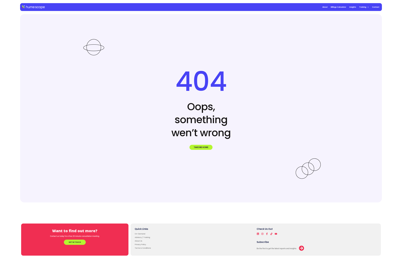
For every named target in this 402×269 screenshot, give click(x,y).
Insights (352, 7)
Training (362, 7)
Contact (375, 7)
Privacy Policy (140, 244)
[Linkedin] (258, 234)
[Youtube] (276, 234)
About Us (138, 241)
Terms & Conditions (143, 248)
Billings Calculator (338, 7)
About (325, 7)
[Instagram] (262, 234)
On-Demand (140, 234)
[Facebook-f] (267, 234)
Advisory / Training (142, 237)
